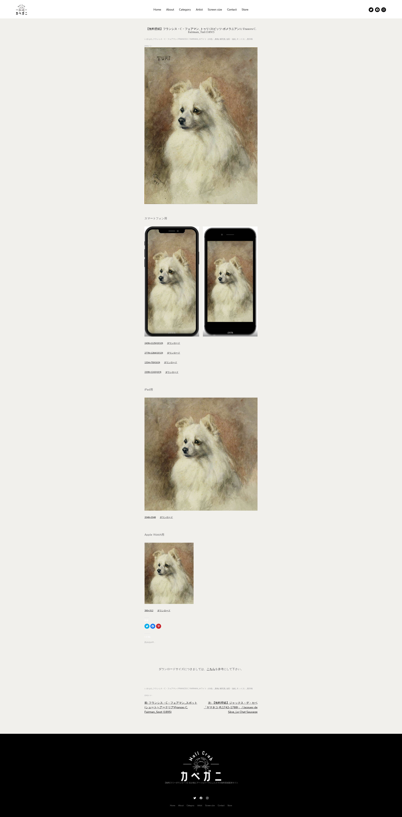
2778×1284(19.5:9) (153, 352)
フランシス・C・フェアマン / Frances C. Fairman (175, 39)
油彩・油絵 (231, 39)
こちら (211, 669)
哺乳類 (222, 39)
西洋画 (250, 39)
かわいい (148, 46)
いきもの (148, 39)
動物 (217, 39)
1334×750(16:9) (152, 362)
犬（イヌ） (241, 39)
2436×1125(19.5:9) (153, 343)
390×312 (148, 610)
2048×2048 (150, 517)
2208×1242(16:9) (152, 372)
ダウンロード (173, 343)
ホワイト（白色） (206, 39)
